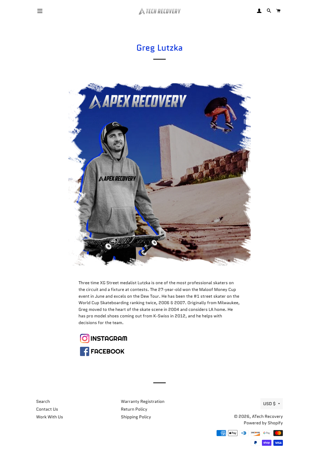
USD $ (269, 404)
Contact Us (47, 409)
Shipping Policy (136, 417)
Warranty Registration (142, 401)
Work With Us (49, 417)
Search (43, 401)
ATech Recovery (267, 416)
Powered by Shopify (263, 423)
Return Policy (134, 409)
